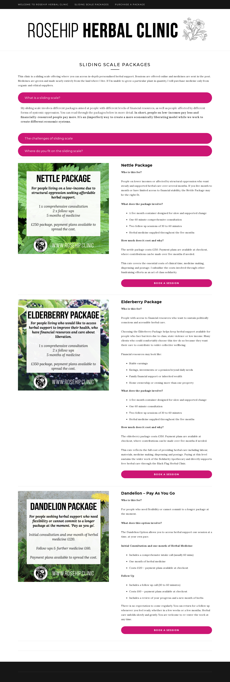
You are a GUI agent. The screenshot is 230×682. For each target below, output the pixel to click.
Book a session (166, 283)
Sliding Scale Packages (92, 4)
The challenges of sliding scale (49, 138)
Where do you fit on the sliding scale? (54, 151)
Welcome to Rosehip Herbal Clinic (43, 4)
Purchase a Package (130, 4)
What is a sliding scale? (42, 98)
